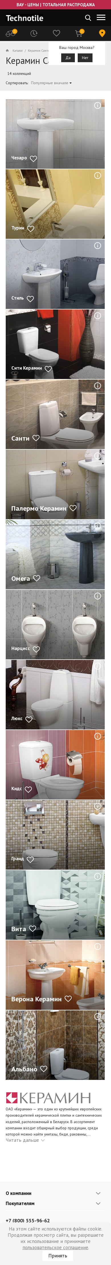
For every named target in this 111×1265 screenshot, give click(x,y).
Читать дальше (22, 1140)
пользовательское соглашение (55, 1247)
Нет (85, 57)
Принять (57, 1256)
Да (68, 57)
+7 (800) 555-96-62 (28, 1220)
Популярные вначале (49, 82)
